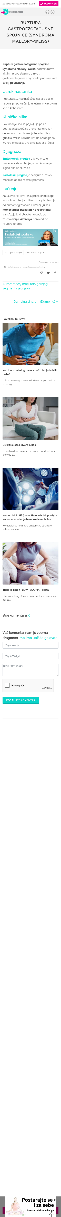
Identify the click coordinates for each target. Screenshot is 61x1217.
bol (5, 252)
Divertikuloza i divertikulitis (19, 444)
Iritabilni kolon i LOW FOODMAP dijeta (26, 589)
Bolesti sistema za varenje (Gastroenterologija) (26, 267)
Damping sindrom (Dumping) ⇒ (36, 301)
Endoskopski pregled (16, 158)
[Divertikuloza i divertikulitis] (30, 418)
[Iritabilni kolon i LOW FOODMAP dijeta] (30, 563)
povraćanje (16, 252)
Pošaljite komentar (20, 700)
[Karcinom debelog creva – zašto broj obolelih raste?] (30, 344)
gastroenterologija (34, 252)
